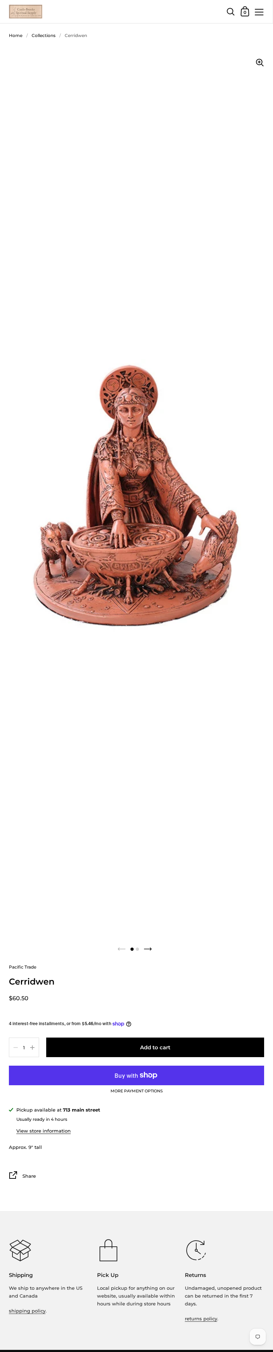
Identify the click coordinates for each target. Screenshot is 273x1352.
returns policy (201, 1318)
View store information (43, 1131)
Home (15, 35)
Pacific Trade (22, 967)
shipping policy (27, 1311)
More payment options (137, 1091)
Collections (43, 35)
